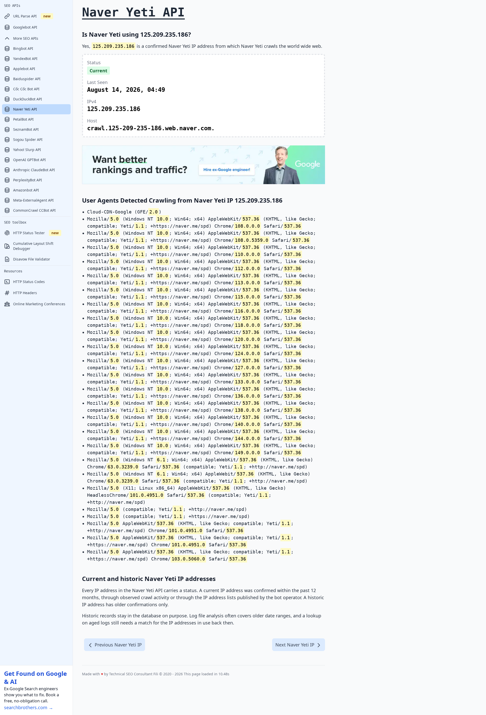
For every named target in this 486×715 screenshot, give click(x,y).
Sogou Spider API (28, 139)
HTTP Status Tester (36, 232)
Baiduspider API (26, 78)
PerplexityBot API (27, 180)
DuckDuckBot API (27, 99)
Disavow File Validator (31, 259)
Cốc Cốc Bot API (26, 88)
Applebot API (24, 68)
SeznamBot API (26, 129)
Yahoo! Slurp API (27, 149)
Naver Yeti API (25, 109)
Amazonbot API (26, 190)
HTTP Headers (25, 292)
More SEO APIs (25, 38)
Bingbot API (23, 48)
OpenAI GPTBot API (29, 159)
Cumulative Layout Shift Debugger (33, 246)
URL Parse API (32, 16)
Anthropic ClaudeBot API (34, 169)
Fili (155, 673)
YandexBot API (25, 58)
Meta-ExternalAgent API (33, 200)
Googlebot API (25, 27)
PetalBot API (23, 119)
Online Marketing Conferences (39, 303)
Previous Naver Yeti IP (117, 645)
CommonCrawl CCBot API (34, 210)
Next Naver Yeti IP (295, 645)
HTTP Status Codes (29, 281)
